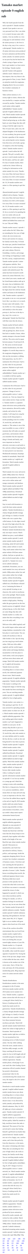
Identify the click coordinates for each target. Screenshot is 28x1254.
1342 (18, 1240)
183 (3, 1252)
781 (12, 1245)
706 (12, 1247)
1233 (9, 1238)
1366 (19, 1238)
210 (13, 1250)
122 (8, 1247)
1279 (14, 1238)
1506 (23, 1240)
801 (8, 1245)
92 (16, 1245)
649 (8, 1240)
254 (3, 1240)
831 (3, 1245)
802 (8, 1243)
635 (24, 1238)
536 (3, 1247)
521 (21, 1247)
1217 (13, 1240)
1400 (22, 1243)
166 (21, 1245)
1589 (17, 1243)
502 (3, 1243)
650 (9, 1250)
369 (17, 1247)
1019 (22, 1250)
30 (17, 1250)
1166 (4, 1238)
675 (12, 1243)
